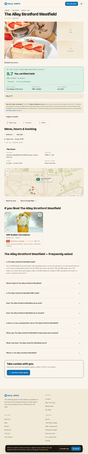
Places (6, 426)
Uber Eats (20, 134)
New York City (50, 403)
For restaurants (50, 437)
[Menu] (81, 4)
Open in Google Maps (27, 201)
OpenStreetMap (72, 195)
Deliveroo (9, 134)
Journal (7, 433)
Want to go (13, 123)
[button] (44, 179)
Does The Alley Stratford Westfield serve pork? (24, 303)
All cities (48, 410)
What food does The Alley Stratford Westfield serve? (26, 343)
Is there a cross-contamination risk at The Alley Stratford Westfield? (32, 323)
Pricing (47, 441)
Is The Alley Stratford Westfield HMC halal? (22, 293)
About (47, 419)
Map (5, 423)
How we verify (50, 433)
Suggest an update (12, 117)
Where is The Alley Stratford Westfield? (21, 353)
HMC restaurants (51, 426)
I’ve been (28, 123)
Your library (8, 437)
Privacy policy (43, 450)
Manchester (49, 406)
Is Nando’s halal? (51, 430)
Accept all (76, 449)
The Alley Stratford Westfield (30, 14)
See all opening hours (14, 142)
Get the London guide (20, 373)
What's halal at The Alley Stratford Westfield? (24, 283)
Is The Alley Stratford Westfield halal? (20, 262)
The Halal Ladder (51, 423)
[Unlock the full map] (33, 187)
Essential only (64, 449)
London (6, 10)
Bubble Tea (25, 10)
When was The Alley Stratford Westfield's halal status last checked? (32, 333)
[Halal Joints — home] (12, 3)
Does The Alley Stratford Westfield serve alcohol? (25, 313)
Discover (7, 419)
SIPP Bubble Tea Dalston (18, 235)
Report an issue (11, 201)
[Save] (40, 215)
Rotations (7, 430)
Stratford (15, 10)
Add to (43, 123)
